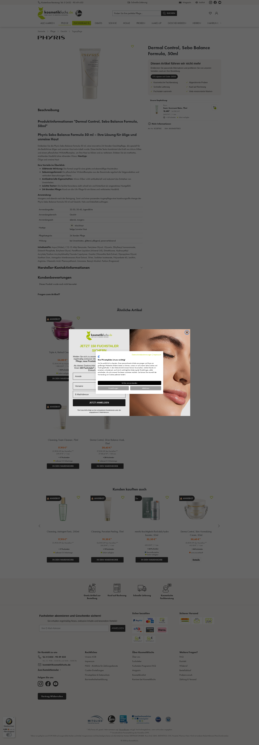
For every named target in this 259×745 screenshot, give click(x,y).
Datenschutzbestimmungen (142, 354)
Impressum (157, 354)
